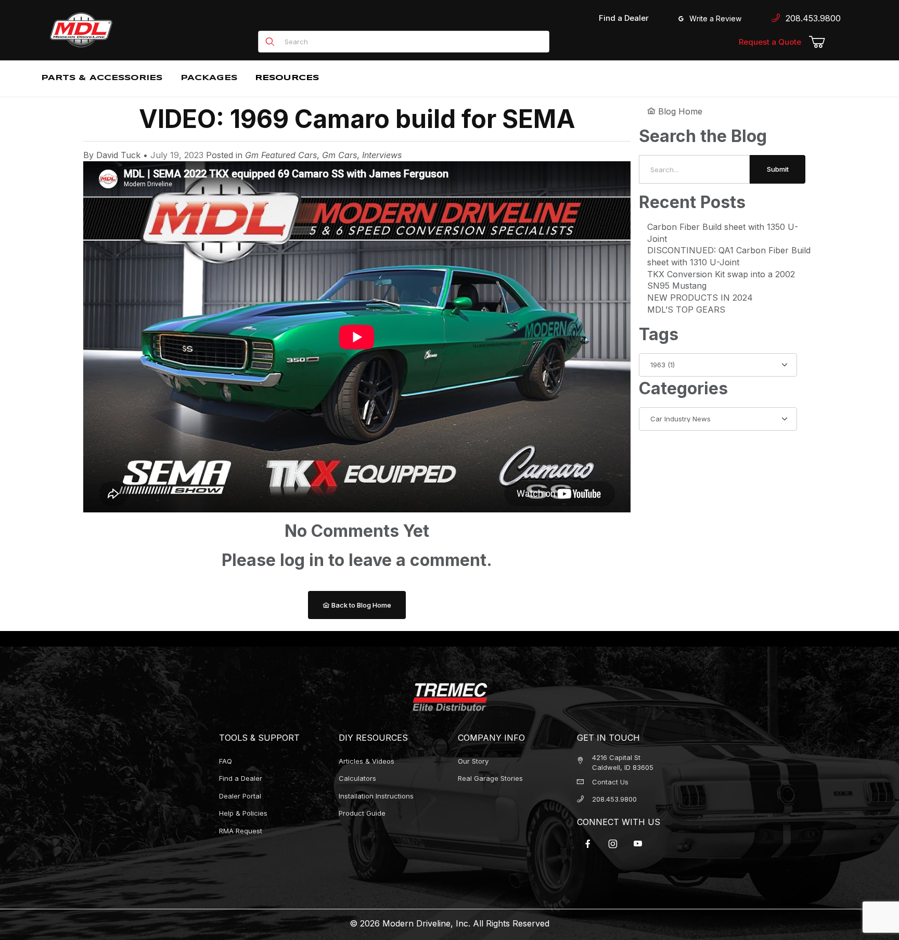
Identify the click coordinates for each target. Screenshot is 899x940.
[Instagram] (613, 843)
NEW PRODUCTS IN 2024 (700, 297)
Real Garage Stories (490, 778)
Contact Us (610, 782)
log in (302, 560)
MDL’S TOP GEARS (686, 309)
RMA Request (240, 831)
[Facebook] (588, 843)
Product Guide (362, 813)
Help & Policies (243, 813)
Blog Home (679, 111)
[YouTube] (638, 843)
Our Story (473, 761)
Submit (778, 169)
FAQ (225, 761)
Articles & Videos (366, 761)
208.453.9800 (810, 18)
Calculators (357, 778)
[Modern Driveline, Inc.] (128, 29)
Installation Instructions (376, 796)
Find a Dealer (624, 18)
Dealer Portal (240, 796)
